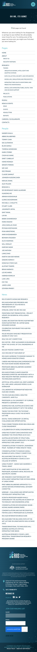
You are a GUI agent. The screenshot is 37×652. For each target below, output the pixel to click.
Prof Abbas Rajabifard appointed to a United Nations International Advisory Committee (17, 487)
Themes (5, 68)
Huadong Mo (7, 193)
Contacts (5, 122)
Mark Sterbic (7, 152)
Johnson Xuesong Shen (11, 177)
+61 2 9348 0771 (11, 589)
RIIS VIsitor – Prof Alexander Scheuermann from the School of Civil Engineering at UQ (18, 344)
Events (5, 109)
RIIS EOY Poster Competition (12, 350)
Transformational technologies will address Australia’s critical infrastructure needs (16, 529)
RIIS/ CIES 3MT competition (12, 339)
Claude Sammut (8, 174)
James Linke (6, 285)
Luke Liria (5, 279)
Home (4, 53)
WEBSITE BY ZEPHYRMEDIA (23, 648)
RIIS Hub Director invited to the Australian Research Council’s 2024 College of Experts (16, 459)
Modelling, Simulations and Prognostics (18, 79)
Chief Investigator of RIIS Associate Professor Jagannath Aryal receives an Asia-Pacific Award (17, 471)
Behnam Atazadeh (9, 237)
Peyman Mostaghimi (9, 228)
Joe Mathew (6, 250)
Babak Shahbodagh (9, 219)
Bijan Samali (7, 146)
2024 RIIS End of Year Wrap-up (13, 353)
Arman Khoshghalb (9, 196)
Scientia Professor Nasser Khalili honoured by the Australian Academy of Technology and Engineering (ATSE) (18, 500)
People (4, 100)
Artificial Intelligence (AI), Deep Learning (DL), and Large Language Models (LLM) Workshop (18, 384)
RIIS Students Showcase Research (15, 299)
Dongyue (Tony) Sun (9, 263)
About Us (6, 58)
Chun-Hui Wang (8, 155)
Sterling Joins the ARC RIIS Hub (14, 310)
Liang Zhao (6, 253)
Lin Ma (4, 215)
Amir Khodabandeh (9, 234)
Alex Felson (6, 184)
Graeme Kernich (8, 260)
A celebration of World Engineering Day (17, 429)
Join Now (9, 635)
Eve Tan (5, 282)
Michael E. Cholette (9, 203)
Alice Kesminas (7, 241)
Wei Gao (5, 168)
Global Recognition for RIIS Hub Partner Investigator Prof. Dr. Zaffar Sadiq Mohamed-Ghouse (18, 323)
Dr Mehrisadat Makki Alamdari (14, 190)
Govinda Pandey (8, 288)
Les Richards (7, 272)
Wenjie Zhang (7, 181)
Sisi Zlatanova (7, 143)
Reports (6, 115)
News (5, 106)
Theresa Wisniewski (9, 149)
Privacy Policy (11, 648)
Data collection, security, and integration (19, 76)
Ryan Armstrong (8, 231)
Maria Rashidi (7, 222)
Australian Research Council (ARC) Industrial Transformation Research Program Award (16, 536)
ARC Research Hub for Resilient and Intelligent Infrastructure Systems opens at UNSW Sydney (18, 479)
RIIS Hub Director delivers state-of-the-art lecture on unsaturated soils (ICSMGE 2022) (18, 521)
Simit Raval (6, 212)
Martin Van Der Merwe (10, 256)
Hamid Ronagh (7, 162)
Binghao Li (6, 187)
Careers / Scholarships (11, 119)
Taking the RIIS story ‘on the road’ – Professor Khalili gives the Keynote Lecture (16, 413)
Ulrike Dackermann (9, 200)
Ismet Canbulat (8, 158)
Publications (7, 96)
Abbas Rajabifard (8, 136)
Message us (10, 594)
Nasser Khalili (7, 133)
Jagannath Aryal (8, 209)
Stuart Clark (7, 206)
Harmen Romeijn (8, 275)
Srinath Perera (8, 165)
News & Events (7, 103)
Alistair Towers (8, 266)
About (4, 56)
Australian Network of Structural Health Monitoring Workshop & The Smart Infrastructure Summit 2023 (18, 440)
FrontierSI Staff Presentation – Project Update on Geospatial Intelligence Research (17, 315)
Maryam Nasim (7, 247)
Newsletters (7, 112)
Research (5, 65)
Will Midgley (7, 244)
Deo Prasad (6, 171)
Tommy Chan (7, 139)
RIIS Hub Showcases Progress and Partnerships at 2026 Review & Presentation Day (15, 305)
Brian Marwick (7, 269)
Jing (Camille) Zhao (9, 225)
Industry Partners (9, 62)
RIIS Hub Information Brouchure (14, 516)
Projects (6, 93)
